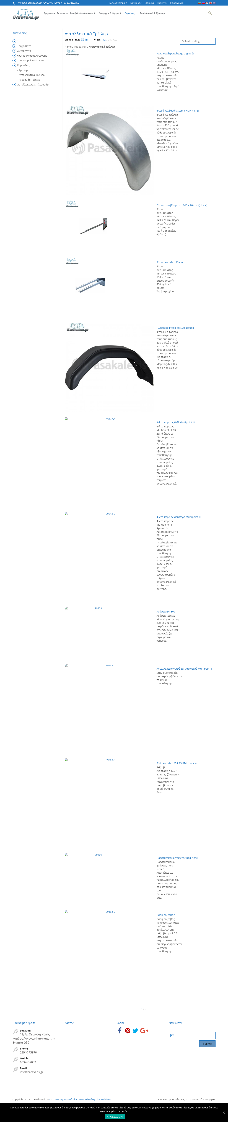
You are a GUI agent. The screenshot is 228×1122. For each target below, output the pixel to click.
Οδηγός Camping (117, 2)
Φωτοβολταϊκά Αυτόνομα (82, 13)
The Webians (103, 1099)
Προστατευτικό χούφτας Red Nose (177, 857)
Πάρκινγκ (162, 2)
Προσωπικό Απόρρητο (202, 1099)
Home (68, 46)
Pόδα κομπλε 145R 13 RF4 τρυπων (177, 763)
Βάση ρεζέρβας (166, 915)
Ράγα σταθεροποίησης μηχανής (175, 53)
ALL (115, 39)
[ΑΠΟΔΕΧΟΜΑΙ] (223, 1112)
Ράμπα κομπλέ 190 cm (170, 262)
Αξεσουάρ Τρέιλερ (29, 79)
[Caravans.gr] (25, 13)
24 (109, 39)
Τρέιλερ (23, 70)
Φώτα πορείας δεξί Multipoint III (176, 422)
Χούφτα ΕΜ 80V (166, 611)
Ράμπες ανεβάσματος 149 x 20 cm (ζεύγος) (182, 205)
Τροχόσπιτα (49, 13)
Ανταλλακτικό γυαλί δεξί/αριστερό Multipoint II (185, 668)
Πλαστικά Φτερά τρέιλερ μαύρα (175, 327)
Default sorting (191, 41)
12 (104, 39)
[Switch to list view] (86, 39)
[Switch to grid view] (82, 39)
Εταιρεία (149, 2)
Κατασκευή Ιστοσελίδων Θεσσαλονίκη (72, 1099)
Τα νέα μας (135, 2)
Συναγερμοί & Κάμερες (110, 13)
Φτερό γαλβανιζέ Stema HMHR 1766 (178, 110)
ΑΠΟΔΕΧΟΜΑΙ (115, 1116)
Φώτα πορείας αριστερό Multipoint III (179, 517)
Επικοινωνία (176, 2)
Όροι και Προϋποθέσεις (171, 1099)
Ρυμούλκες (130, 13)
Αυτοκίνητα (62, 13)
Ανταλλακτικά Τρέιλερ (32, 75)
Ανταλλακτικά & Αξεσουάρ (153, 13)
